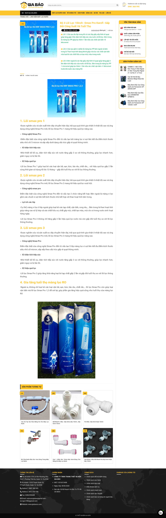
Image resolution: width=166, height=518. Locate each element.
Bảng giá (89, 13)
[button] (35, 13)
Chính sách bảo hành (93, 480)
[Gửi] (117, 5)
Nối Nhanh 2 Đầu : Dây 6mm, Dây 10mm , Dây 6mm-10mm (66, 422)
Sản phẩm (81, 13)
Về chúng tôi (71, 13)
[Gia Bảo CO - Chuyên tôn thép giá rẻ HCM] (32, 5)
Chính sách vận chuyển (94, 493)
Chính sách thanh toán (94, 490)
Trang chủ (24, 17)
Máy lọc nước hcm (59, 13)
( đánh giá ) (102, 30)
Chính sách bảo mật (93, 483)
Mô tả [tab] (22, 75)
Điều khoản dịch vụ (92, 487)
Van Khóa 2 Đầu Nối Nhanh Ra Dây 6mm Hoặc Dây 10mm (98, 460)
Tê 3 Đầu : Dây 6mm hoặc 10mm (93, 422)
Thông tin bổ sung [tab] (31, 75)
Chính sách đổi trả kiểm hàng (96, 477)
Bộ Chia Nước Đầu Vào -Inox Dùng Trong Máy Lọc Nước (35, 460)
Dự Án (96, 13)
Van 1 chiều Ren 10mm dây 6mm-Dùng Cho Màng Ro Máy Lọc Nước (66, 460)
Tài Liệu (101, 13)
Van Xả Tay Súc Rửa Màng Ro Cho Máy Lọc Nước (35, 422)
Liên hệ (108, 13)
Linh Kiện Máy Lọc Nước (39, 17)
